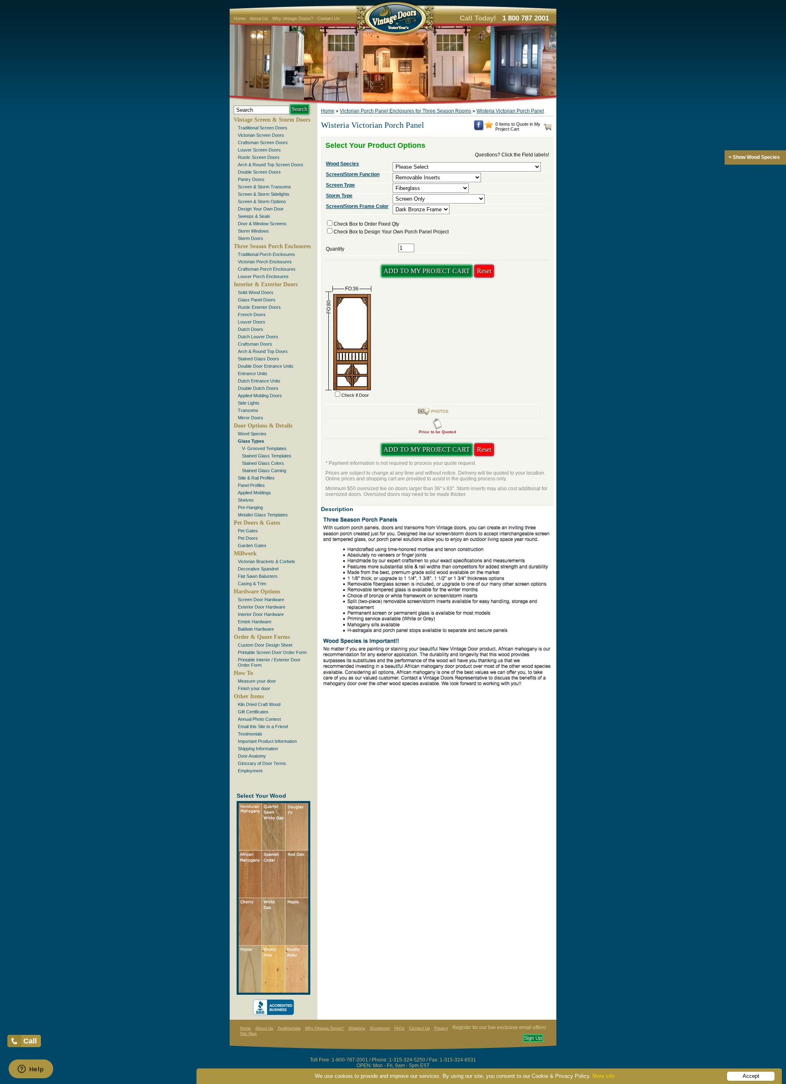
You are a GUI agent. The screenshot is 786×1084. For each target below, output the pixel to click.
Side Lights (249, 403)
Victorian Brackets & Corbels (266, 561)
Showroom (380, 1028)
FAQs (399, 1028)
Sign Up (533, 1038)
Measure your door (257, 681)
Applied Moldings (254, 492)
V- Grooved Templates (264, 448)
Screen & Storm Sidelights (263, 194)
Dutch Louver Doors (258, 336)
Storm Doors (250, 238)
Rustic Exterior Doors (259, 307)
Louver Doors (251, 321)
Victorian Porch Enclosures (265, 261)
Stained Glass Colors (263, 463)
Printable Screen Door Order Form (272, 652)
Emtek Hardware (254, 621)
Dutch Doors (250, 329)
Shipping (356, 1028)
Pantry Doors (251, 179)
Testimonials (250, 733)
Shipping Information (258, 748)
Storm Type (339, 196)
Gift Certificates (253, 711)
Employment (250, 770)
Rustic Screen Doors (259, 157)
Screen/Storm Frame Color (357, 206)
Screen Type (340, 185)
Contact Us (328, 18)
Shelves (246, 500)
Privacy (441, 1028)
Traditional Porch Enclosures (266, 254)
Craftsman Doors (255, 344)
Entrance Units (252, 373)
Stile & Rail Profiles (256, 477)
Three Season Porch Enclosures (272, 246)
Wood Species (252, 433)
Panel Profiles (251, 485)
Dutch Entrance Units (259, 380)
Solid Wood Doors (255, 292)
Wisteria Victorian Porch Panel (510, 111)
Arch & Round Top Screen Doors (270, 164)
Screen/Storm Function (352, 174)
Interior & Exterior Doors (266, 284)
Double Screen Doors (259, 172)
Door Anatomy (252, 756)
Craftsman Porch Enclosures (267, 269)
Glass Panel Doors (257, 299)
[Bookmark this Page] (489, 127)
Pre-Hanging (250, 507)
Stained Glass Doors (258, 358)
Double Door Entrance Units (266, 366)
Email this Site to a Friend (263, 726)
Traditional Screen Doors (262, 127)
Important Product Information (267, 741)
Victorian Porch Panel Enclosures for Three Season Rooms (405, 111)
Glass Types (251, 441)
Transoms (248, 410)
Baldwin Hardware (256, 629)
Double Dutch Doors (258, 388)
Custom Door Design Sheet (265, 645)
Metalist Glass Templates (263, 514)
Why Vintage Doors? (292, 18)
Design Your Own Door (261, 208)
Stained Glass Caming (264, 470)
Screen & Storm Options (262, 201)
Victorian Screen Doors (261, 135)
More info (603, 1076)
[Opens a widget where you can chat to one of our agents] (30, 1069)
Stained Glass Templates (266, 455)
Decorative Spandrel (258, 568)
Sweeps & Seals (254, 216)
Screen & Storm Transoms (264, 186)
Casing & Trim (252, 583)
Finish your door (254, 688)
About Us (259, 18)
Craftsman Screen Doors (263, 142)
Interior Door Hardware (261, 614)
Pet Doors (248, 538)
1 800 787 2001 (525, 18)
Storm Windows (253, 231)
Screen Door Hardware (261, 599)
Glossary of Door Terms (262, 763)
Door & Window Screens (262, 223)
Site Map (248, 1033)
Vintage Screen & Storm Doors (272, 120)
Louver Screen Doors (259, 149)
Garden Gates (252, 545)
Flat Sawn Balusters (258, 576)
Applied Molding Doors (260, 395)
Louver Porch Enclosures (263, 276)
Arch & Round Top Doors (263, 351)
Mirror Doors (250, 417)
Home (240, 18)
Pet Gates (248, 530)
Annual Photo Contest (259, 719)
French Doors (252, 314)
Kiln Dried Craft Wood (259, 704)
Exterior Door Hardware (261, 606)
